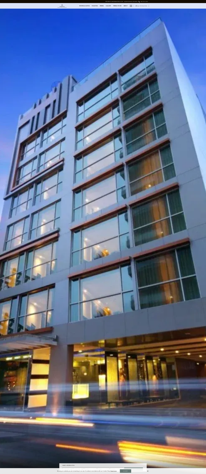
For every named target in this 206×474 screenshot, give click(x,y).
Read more (113, 471)
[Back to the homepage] (62, 6)
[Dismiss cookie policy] (148, 471)
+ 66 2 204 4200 (144, 1)
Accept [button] (125, 471)
